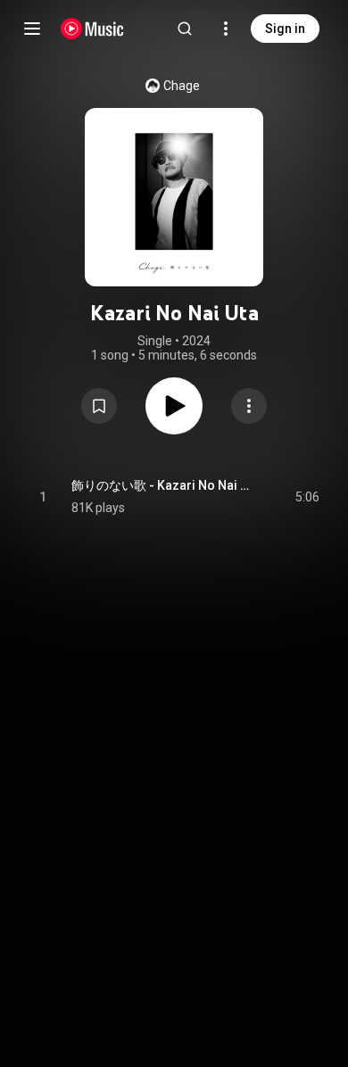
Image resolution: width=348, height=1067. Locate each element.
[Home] (92, 28)
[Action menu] (249, 406)
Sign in (285, 28)
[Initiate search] (184, 28)
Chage (181, 86)
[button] (99, 406)
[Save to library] (99, 406)
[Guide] (32, 28)
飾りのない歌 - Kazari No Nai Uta (162, 485)
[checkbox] (307, 497)
